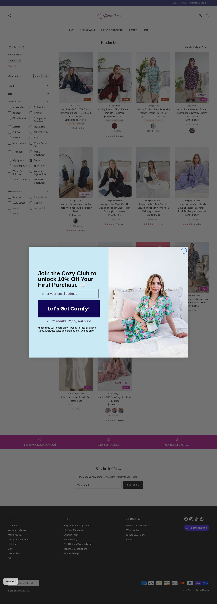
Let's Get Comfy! (69, 308)
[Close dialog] (184, 250)
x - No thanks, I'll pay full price (69, 321)
